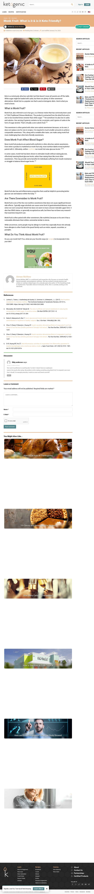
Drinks (37, 878)
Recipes (38, 867)
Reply (9, 375)
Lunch (37, 871)
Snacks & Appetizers (41, 880)
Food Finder (20, 876)
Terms (76, 891)
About (76, 867)
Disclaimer (82, 891)
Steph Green (90, 82)
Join (87, 5)
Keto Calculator (21, 874)
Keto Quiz (20, 871)
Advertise (67, 891)
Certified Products (81, 876)
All (9, 18)
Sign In (80, 4)
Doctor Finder (21, 878)
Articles (19, 880)
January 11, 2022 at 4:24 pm (13, 365)
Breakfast (38, 869)
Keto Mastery (57, 869)
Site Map (88, 891)
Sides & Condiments (41, 883)
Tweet (35, 89)
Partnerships (79, 873)
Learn (19, 867)
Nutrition (14, 18)
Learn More (38, 889)
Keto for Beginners (22, 869)
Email (52, 89)
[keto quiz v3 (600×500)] (38, 267)
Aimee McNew (19, 27)
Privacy (72, 891)
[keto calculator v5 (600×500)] (38, 187)
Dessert (37, 876)
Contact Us (78, 870)
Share (26, 89)
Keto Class (56, 871)
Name (6, 409)
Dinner (37, 874)
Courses (56, 867)
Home (5, 18)
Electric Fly (42, 891)
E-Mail (6, 414)
